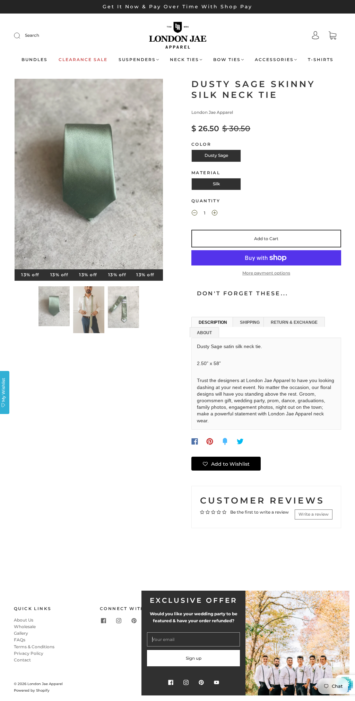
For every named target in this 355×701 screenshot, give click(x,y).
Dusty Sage (216, 155)
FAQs (19, 639)
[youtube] (216, 682)
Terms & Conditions (34, 646)
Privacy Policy (28, 653)
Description (213, 322)
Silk (216, 183)
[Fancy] (225, 441)
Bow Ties (227, 59)
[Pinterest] (209, 441)
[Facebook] (194, 441)
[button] (29, 175)
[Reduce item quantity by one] (194, 213)
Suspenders (137, 59)
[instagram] (118, 620)
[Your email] (193, 639)
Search (32, 35)
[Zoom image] (88, 175)
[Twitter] (240, 441)
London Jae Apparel (212, 112)
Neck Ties (184, 59)
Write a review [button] (313, 514)
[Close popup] (341, 598)
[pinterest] (133, 620)
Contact (22, 659)
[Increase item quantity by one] (214, 213)
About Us (23, 620)
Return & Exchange (294, 322)
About (204, 332)
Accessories (274, 59)
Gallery (21, 633)
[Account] (315, 35)
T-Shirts (321, 59)
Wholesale (25, 626)
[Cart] (332, 36)
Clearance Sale (83, 59)
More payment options (266, 273)
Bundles (34, 59)
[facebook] (103, 620)
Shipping (250, 322)
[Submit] (21, 35)
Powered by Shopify (32, 690)
